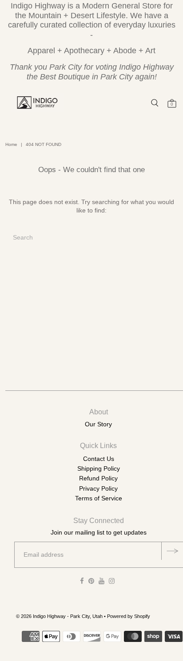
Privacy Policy (98, 488)
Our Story (98, 424)
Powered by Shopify (128, 616)
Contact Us (98, 458)
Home (11, 144)
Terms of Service (98, 498)
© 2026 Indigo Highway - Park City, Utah (59, 616)
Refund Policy (98, 478)
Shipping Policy (98, 468)
